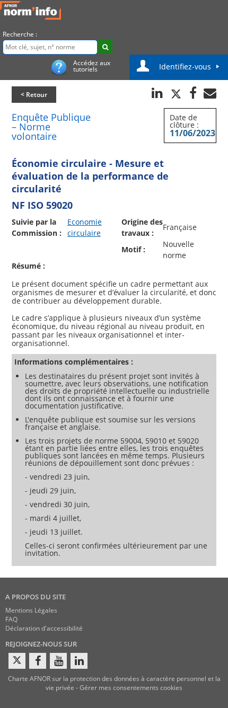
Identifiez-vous (185, 66)
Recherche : (20, 34)
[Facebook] (37, 661)
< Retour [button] (34, 94)
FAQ (11, 619)
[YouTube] (58, 661)
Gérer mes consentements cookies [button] (131, 687)
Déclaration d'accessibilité (44, 628)
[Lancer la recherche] (105, 46)
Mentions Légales (31, 610)
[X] (16, 661)
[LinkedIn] (79, 661)
